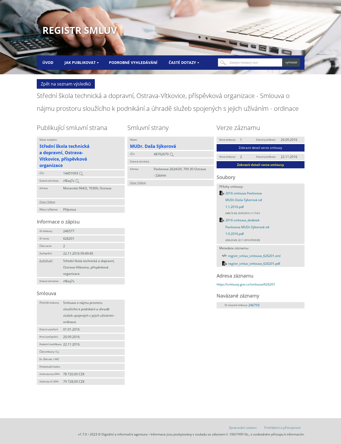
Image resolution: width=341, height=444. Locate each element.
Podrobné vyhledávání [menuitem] (133, 62)
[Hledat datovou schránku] (77, 181)
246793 (253, 305)
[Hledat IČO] (81, 173)
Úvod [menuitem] (47, 62)
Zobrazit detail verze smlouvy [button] (260, 148)
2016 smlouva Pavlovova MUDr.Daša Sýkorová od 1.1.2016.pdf (243, 200)
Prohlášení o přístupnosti (282, 427)
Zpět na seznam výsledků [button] (66, 84)
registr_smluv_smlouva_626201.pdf (254, 264)
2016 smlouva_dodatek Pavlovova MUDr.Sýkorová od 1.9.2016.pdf (247, 227)
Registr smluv (79, 30)
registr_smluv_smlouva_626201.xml (254, 256)
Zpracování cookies (243, 427)
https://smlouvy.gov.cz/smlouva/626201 (246, 284)
